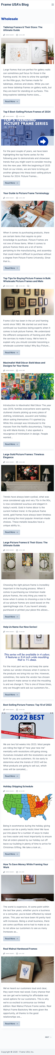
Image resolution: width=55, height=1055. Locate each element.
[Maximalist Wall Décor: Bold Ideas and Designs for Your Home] (27, 386)
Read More (12, 102)
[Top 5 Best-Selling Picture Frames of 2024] (27, 132)
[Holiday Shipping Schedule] (27, 807)
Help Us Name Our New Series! (20, 627)
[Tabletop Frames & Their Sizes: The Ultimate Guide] (27, 51)
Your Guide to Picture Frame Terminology (26, 193)
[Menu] (53, 4)
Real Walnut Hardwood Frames (20, 948)
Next (47, 1037)
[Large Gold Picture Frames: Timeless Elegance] (27, 478)
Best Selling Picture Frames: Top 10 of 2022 (27, 704)
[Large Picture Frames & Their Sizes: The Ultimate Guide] (27, 566)
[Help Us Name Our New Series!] (27, 648)
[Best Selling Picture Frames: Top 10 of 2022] (27, 726)
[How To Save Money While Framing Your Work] (27, 888)
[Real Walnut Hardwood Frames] (27, 969)
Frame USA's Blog (15, 4)
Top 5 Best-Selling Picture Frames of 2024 (27, 111)
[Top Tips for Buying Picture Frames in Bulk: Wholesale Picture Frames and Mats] (27, 302)
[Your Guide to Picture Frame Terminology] (27, 214)
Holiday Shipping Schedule (18, 786)
